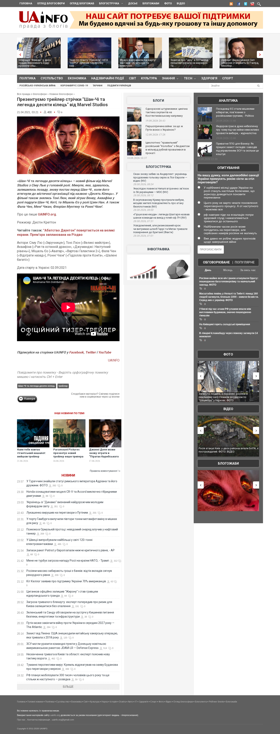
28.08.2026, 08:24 (143, 184)
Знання (167, 79)
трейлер (63, 386)
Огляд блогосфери (51, 3)
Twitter (91, 352)
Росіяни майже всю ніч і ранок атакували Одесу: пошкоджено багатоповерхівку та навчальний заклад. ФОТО (228, 281)
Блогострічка (108, 4)
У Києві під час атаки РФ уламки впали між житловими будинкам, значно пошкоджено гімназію (225, 312)
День (208, 270)
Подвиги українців (119, 85)
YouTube (104, 352)
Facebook (76, 352)
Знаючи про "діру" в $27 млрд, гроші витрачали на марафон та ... (189, 62)
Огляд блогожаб (82, 3)
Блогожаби (150, 3)
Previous (19, 54)
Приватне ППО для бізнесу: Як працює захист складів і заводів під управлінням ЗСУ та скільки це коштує (237, 149)
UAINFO (114, 360)
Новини (68, 475)
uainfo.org (55, 715)
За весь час (248, 270)
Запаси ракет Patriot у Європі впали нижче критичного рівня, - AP (70, 550)
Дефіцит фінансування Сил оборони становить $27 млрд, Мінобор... (240, 62)
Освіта (122, 701)
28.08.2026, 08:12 (143, 195)
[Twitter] (244, 4)
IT (136, 701)
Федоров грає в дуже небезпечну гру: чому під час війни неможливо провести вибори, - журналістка (237, 130)
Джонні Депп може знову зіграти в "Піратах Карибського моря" (104, 455)
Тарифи (97, 85)
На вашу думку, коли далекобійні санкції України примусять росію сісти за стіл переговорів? (228, 178)
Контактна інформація (38, 719)
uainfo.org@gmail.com (63, 719)
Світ (132, 78)
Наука (104, 701)
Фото (168, 3)
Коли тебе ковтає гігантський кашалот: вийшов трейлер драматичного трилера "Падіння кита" (32, 456)
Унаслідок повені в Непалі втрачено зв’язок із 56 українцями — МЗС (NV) (161, 190)
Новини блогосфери (61, 94)
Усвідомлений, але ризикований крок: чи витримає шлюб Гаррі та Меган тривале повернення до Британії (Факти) (160, 229)
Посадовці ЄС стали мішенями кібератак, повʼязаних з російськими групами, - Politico (235, 112)
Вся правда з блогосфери (32, 94)
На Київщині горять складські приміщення (224, 324)
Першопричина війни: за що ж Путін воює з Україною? (164, 128)
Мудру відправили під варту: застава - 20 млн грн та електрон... (138, 62)
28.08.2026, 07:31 (143, 221)
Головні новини (35, 701)
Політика (27, 78)
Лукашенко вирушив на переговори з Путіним (57, 512)
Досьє (133, 3)
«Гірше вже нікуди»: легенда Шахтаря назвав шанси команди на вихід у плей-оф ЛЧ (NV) (161, 216)
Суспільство (52, 78)
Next (261, 54)
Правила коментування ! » (105, 471)
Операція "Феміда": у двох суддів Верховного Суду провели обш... (35, 62)
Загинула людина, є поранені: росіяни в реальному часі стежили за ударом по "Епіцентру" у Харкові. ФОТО (223, 397)
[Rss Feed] (231, 4)
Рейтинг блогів (216, 701)
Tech (186, 79)
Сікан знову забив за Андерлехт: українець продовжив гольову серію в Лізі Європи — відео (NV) (160, 177)
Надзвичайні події (107, 78)
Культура (149, 78)
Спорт (227, 78)
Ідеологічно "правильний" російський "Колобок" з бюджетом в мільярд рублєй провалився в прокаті (168, 148)
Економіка (77, 78)
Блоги (158, 101)
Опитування (228, 168)
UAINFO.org (47, 214)
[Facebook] (238, 4)
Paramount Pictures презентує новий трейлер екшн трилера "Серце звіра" (68, 455)
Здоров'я (209, 78)
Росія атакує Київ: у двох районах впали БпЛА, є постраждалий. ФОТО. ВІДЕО (228, 450)
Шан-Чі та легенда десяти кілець (36, 386)
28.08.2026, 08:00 (143, 210)
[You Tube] (251, 4)
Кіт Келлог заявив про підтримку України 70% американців (66, 581)
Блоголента (201, 701)
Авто (130, 701)
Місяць (228, 270)
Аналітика (228, 101)
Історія (113, 701)
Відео (181, 3)
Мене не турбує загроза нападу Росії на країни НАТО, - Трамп (67, 560)
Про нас (21, 719)
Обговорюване (216, 262)
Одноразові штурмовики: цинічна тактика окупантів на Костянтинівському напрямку (167, 112)
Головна (25, 3)
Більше (68, 686)
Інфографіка (158, 249)
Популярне (245, 262)
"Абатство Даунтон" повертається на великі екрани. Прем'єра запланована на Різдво (66, 232)
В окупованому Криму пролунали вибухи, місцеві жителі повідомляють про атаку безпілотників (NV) (158, 203)
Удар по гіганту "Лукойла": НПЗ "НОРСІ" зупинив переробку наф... (88, 62)
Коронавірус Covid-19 (74, 85)
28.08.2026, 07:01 (143, 235)
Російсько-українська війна (37, 85)
